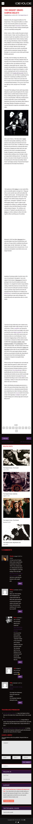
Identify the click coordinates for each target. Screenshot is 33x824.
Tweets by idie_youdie (8, 812)
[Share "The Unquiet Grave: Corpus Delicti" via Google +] (10, 427)
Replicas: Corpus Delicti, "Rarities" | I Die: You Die (14, 728)
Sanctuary (18, 25)
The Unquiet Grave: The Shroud (11, 520)
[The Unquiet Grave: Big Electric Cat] (16, 532)
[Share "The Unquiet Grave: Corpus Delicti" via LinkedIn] (19, 427)
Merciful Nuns (7, 293)
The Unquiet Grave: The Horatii (11, 468)
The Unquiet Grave (22, 15)
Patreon (19, 793)
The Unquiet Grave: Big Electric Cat (12, 542)
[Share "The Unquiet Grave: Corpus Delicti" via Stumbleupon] (26, 427)
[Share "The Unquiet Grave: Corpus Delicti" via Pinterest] (16, 427)
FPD (24, 820)
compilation (16, 328)
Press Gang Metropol (17, 370)
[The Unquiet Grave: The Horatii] (16, 457)
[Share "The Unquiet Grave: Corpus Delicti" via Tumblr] (13, 427)
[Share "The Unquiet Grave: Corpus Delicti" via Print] (16, 431)
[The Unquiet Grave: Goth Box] (16, 482)
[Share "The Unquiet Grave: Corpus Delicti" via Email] (29, 427)
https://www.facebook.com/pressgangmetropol (18, 629)
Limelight (17, 394)
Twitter (5, 775)
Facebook (6, 779)
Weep (22, 376)
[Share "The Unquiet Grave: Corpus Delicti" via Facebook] (3, 427)
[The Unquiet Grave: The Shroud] (16, 508)
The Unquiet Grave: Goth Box (10, 494)
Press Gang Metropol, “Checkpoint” (11, 719)
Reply (20, 583)
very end (18, 393)
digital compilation (18, 332)
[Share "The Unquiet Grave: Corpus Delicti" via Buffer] (23, 427)
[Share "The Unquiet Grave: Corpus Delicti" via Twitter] (6, 427)
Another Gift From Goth (18, 73)
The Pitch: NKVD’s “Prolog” (9, 713)
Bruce (10, 15)
